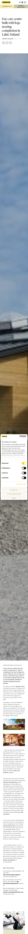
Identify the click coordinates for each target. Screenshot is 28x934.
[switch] (24, 468)
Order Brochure (21, 6)
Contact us (7, 6)
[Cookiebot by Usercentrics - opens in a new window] (19, 436)
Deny (14, 498)
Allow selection (14, 493)
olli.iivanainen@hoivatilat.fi (11, 875)
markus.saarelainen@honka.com (13, 892)
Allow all (14, 489)
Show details (19, 484)
